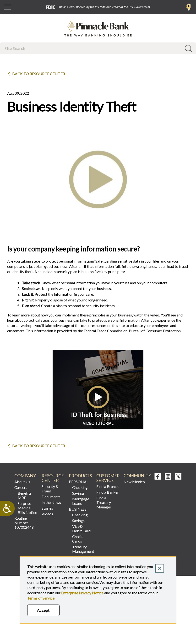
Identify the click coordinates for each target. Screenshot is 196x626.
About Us (22, 481)
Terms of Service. (41, 598)
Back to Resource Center (38, 73)
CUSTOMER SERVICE (108, 478)
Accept (43, 610)
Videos (47, 514)
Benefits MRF (25, 495)
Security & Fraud (50, 488)
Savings (78, 493)
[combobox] (91, 48)
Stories (47, 508)
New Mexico (134, 481)
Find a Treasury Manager (103, 502)
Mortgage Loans (80, 501)
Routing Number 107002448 (24, 522)
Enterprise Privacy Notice (82, 592)
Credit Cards (77, 538)
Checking (80, 487)
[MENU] (7, 7)
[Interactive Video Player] (98, 427)
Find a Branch (188, 7)
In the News (51, 502)
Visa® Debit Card (81, 528)
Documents (51, 496)
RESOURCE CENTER (53, 478)
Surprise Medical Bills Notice (27, 508)
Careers (20, 487)
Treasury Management (82, 549)
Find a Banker (107, 492)
